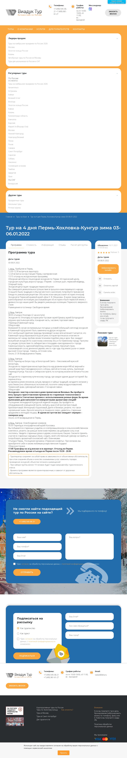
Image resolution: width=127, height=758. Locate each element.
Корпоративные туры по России (50, 707)
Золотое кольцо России (18, 51)
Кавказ (11, 109)
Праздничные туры (16, 200)
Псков (10, 144)
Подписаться (27, 655)
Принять (63, 753)
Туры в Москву (42, 713)
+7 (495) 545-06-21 (27, 521)
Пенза (10, 141)
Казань (11, 54)
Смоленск (12, 162)
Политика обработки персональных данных (103, 725)
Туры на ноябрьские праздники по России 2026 (28, 43)
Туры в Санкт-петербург (47, 716)
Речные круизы (14, 207)
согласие (25, 564)
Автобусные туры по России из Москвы (24, 58)
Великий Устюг (14, 98)
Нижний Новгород (15, 133)
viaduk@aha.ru (101, 675)
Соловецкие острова (17, 166)
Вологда (11, 101)
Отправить (27, 572)
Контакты (79, 29)
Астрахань (12, 91)
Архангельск (13, 87)
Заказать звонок (113, 12)
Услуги (40, 29)
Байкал (11, 94)
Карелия (11, 123)
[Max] (90, 9)
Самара (11, 148)
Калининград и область (18, 116)
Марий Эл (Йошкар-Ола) (18, 126)
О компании (25, 29)
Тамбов (11, 169)
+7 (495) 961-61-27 (51, 677)
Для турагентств (59, 29)
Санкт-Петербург (15, 151)
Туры (11, 29)
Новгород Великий (16, 137)
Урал (10, 176)
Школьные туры (14, 204)
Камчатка (12, 119)
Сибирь (11, 158)
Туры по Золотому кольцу (47, 710)
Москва (11, 47)
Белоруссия (13, 183)
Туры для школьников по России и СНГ (24, 61)
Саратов (12, 155)
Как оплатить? (67, 710)
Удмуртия (12, 173)
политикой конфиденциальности (41, 641)
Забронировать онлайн (108, 269)
